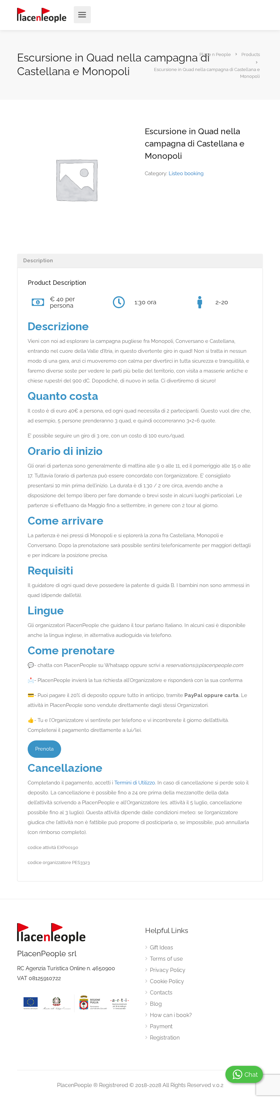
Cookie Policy (167, 981)
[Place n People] (41, 15)
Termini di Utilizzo (134, 783)
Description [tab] (38, 260)
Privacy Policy (167, 970)
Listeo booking (186, 173)
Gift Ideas (161, 947)
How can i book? (171, 1015)
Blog (156, 1004)
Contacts (161, 992)
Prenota (44, 749)
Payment (161, 1026)
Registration (165, 1037)
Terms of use (166, 959)
